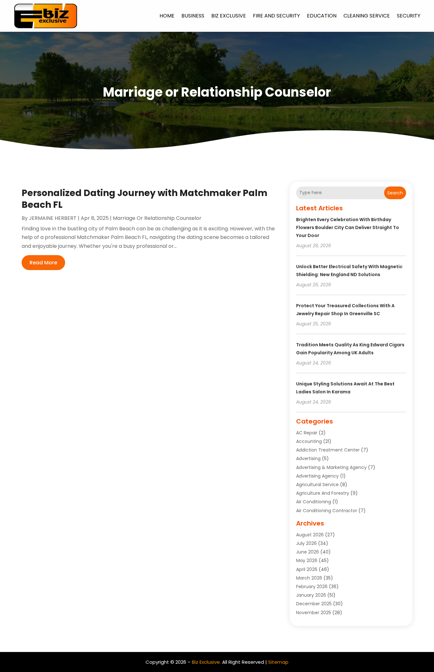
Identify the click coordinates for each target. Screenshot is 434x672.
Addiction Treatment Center (328, 450)
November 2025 (313, 612)
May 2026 (306, 560)
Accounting (309, 441)
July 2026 (306, 543)
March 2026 (309, 578)
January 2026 (311, 595)
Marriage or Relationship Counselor (157, 218)
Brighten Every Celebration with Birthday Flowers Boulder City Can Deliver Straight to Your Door (347, 227)
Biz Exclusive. (206, 662)
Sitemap (278, 662)
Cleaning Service (366, 15)
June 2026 (307, 552)
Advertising (308, 458)
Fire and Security (276, 15)
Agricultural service (317, 484)
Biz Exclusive (228, 15)
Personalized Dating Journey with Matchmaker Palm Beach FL (145, 199)
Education (321, 15)
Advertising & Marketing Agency (331, 467)
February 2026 (312, 586)
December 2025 (314, 604)
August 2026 (310, 535)
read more (43, 262)
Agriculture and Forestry (322, 493)
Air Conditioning (313, 502)
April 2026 (306, 569)
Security (408, 15)
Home (166, 15)
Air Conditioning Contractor (326, 510)
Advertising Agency (317, 476)
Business (192, 15)
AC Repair (306, 433)
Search (395, 193)
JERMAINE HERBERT (53, 218)
